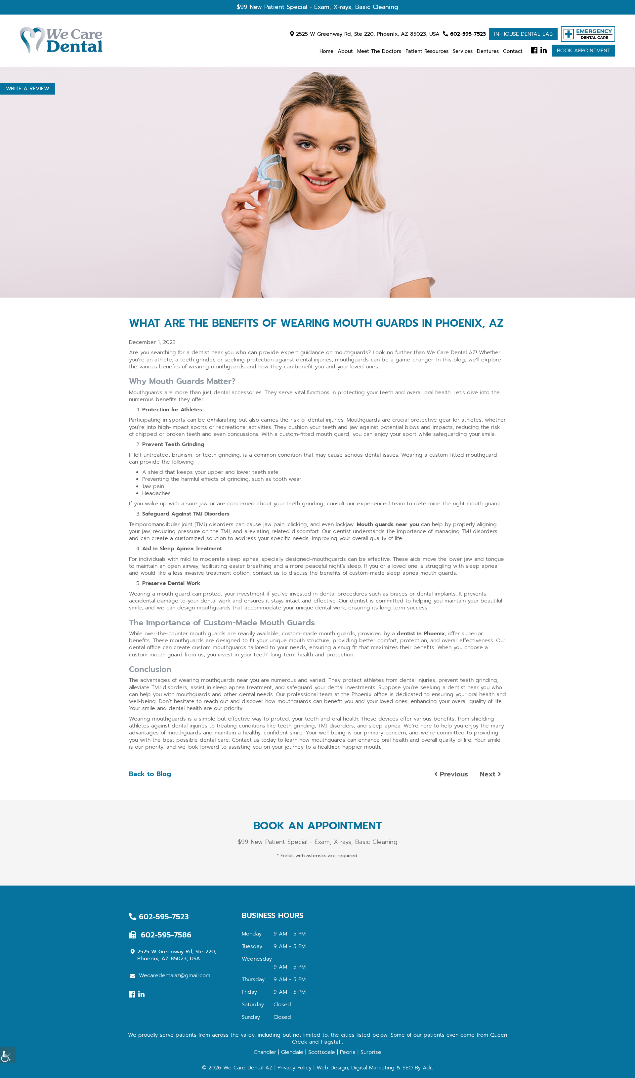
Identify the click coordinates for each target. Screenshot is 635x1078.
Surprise (370, 1052)
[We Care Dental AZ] (61, 40)
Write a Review (27, 89)
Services (463, 51)
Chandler (265, 1052)
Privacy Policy (294, 1068)
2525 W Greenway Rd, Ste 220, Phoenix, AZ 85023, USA (367, 34)
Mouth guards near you (388, 524)
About (345, 51)
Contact (513, 51)
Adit (428, 1068)
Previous (453, 774)
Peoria (348, 1052)
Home (326, 51)
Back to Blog (150, 773)
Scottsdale (321, 1052)
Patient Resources (426, 51)
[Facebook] (534, 50)
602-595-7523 (467, 34)
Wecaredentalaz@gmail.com (174, 975)
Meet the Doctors (379, 51)
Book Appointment (583, 51)
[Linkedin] (543, 50)
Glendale (292, 1052)
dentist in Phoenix (421, 634)
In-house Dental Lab (523, 34)
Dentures (488, 51)
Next (489, 774)
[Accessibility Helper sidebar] (8, 1055)
